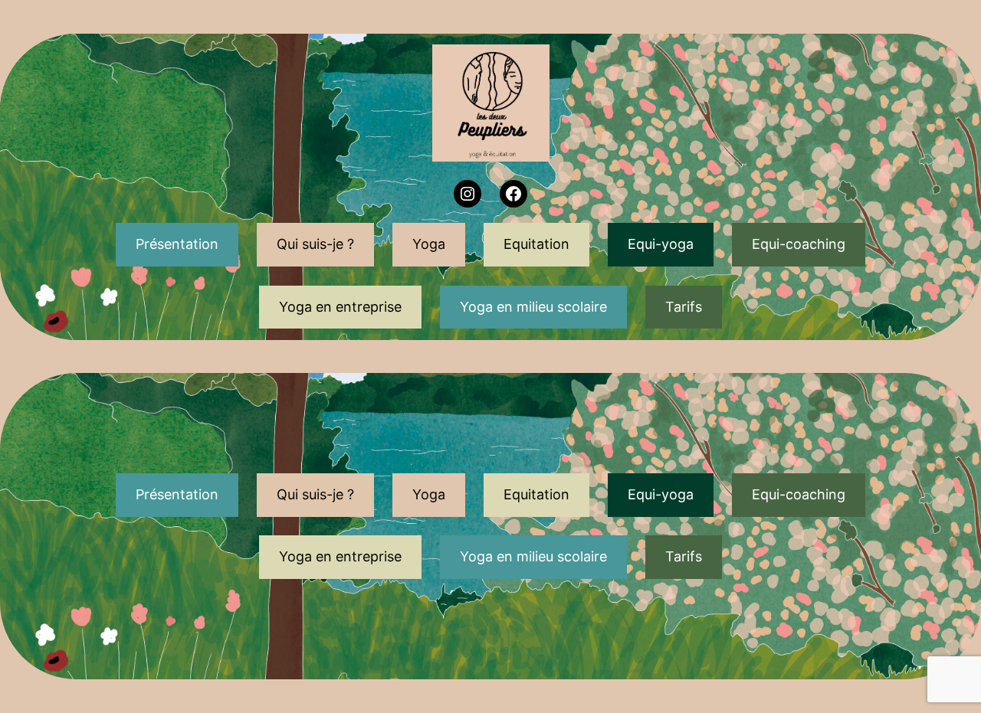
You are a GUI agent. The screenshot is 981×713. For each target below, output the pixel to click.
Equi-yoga (661, 244)
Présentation (177, 244)
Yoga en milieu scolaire (533, 307)
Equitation (536, 244)
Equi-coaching (798, 244)
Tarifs (683, 307)
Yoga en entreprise (340, 307)
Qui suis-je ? (315, 244)
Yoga (428, 244)
